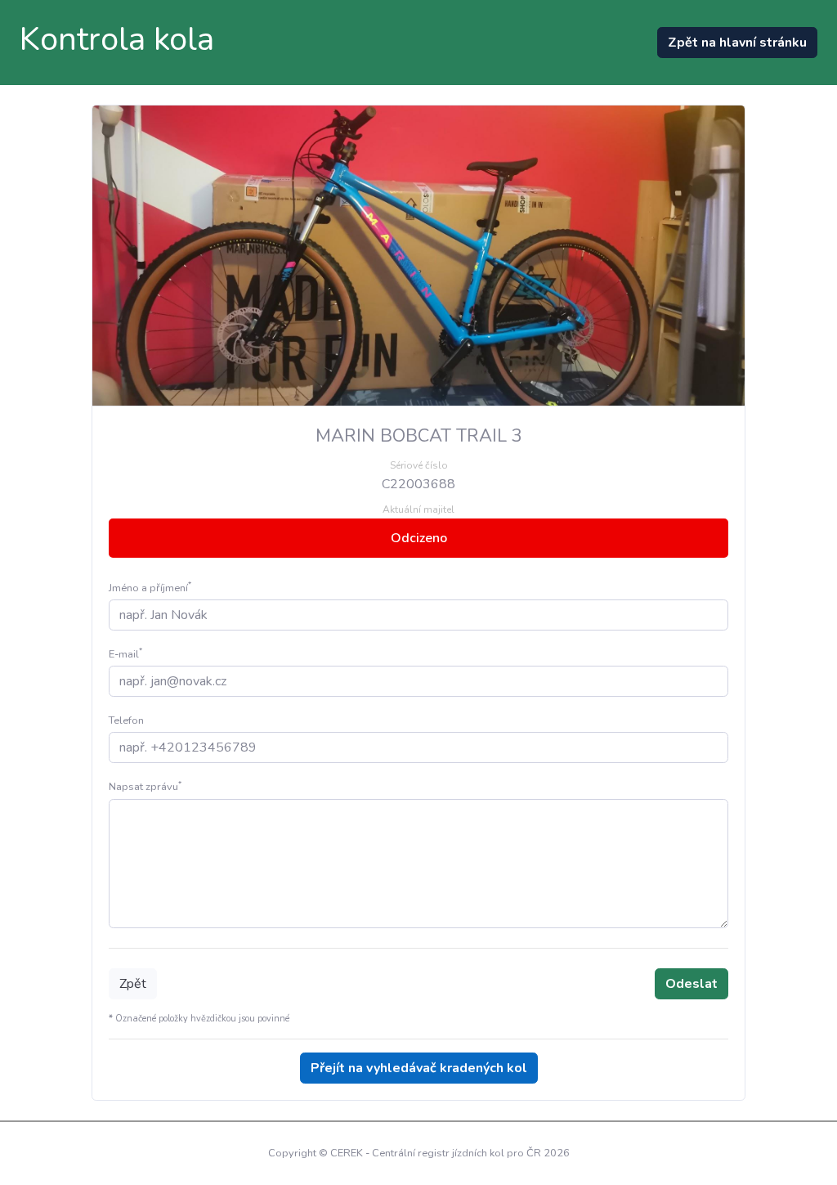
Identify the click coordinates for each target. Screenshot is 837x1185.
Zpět (132, 984)
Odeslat (691, 984)
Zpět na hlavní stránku (737, 43)
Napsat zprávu (145, 786)
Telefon (126, 720)
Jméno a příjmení (150, 588)
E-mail (125, 654)
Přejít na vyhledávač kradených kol (419, 1068)
